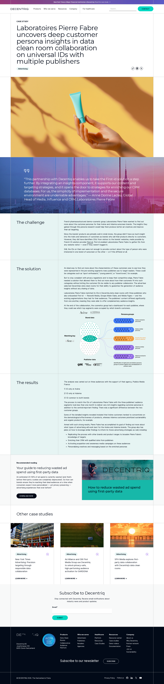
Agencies (80, 646)
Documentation (115, 646)
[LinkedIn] (137, 68)
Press (128, 646)
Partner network (132, 643)
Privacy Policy (109, 678)
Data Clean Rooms (64, 639)
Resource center (115, 638)
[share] (133, 68)
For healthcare (89, 9)
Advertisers (81, 638)
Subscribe (111, 661)
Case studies (114, 641)
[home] (19, 8)
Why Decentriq (132, 641)
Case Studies (100, 643)
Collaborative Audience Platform (65, 645)
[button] (37, 8)
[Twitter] (141, 68)
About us (129, 638)
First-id (90, 242)
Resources (99, 641)
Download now (26, 496)
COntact (145, 9)
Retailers (80, 643)
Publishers (81, 641)
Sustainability (131, 652)
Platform (98, 638)
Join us (129, 649)
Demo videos (114, 643)
